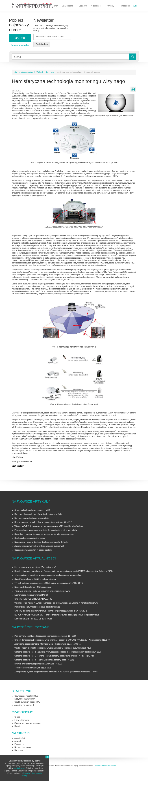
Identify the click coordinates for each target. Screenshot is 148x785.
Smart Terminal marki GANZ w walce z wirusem (35, 579)
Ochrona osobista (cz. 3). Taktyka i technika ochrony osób (40, 660)
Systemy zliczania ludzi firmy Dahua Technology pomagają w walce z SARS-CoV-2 (50, 611)
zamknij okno (19, 768)
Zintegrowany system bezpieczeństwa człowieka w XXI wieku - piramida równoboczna (52, 672)
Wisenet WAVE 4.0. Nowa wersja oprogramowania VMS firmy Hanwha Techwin (48, 526)
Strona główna (20, 72)
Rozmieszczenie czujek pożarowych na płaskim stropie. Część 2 (43, 522)
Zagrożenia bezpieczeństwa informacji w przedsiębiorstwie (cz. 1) (43, 644)
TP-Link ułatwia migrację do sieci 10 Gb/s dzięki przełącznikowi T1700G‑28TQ (48, 583)
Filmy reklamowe (21, 720)
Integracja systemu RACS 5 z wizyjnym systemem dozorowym (42, 591)
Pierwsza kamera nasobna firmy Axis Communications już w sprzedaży (45, 530)
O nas (17, 717)
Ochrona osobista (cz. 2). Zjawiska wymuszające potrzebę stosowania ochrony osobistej (53, 652)
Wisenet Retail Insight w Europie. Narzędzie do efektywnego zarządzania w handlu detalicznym (56, 603)
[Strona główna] (34, 5)
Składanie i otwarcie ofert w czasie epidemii (33, 550)
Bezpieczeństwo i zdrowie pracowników (31, 518)
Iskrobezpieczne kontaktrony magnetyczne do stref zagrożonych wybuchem (48, 575)
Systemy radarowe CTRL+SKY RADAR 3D (33, 599)
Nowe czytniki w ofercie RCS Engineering (32, 587)
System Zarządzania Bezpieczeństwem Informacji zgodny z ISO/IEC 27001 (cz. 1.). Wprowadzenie (58, 640)
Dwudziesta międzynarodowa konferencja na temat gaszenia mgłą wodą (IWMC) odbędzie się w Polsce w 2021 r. (64, 571)
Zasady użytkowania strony (105, 766)
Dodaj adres (42, 44)
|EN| (135, 6)
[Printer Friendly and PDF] (133, 89)
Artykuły (111, 6)
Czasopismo (67, 6)
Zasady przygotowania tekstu (27, 723)
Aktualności (96, 6)
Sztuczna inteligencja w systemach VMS (32, 510)
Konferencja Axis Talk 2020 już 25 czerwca (33, 619)
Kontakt (17, 726)
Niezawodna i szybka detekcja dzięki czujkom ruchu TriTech (41, 542)
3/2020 (20, 38)
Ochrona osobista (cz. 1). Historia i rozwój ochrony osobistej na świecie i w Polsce (50, 656)
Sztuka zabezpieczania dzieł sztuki (29, 538)
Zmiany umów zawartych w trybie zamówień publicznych (39, 546)
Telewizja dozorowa (45, 72)
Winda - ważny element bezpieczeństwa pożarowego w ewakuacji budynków (48, 648)
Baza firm (83, 6)
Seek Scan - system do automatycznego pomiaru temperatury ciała (43, 534)
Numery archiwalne (22, 747)
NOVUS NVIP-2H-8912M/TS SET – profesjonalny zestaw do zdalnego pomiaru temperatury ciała (56, 615)
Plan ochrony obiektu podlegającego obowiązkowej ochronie (40, 636)
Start (56, 6)
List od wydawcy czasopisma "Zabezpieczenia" (35, 567)
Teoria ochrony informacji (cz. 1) (28, 668)
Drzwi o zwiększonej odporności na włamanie (34, 664)
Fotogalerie (125, 6)
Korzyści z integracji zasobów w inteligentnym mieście (38, 514)
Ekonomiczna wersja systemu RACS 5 (31, 595)
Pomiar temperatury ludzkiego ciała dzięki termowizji (37, 607)
